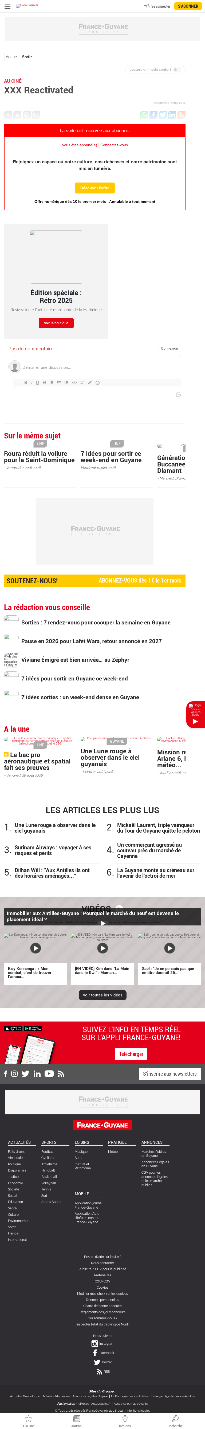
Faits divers (16, 1152)
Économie (15, 1183)
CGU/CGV (102, 1281)
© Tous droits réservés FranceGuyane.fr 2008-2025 (89, 1410)
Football (47, 1152)
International (17, 1240)
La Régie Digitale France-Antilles (173, 1396)
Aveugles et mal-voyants (131, 1404)
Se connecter (160, 6)
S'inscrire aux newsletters (170, 1074)
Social (12, 1196)
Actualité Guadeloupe (25, 1396)
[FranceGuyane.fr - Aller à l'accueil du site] (27, 6)
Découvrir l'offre (94, 188)
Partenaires (102, 1275)
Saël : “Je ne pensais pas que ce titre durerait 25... (168, 970)
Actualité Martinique (56, 1396)
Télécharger (131, 1054)
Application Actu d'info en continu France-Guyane (87, 1218)
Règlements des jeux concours (102, 1312)
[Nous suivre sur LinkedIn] (37, 1074)
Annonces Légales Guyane (90, 1396)
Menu (7, 6)
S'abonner (188, 6)
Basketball (49, 1177)
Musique (81, 1152)
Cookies (102, 1287)
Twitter (107, 1362)
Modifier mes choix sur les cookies (102, 1294)
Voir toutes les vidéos (103, 995)
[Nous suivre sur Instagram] (14, 1074)
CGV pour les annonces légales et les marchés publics (154, 1179)
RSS (107, 1371)
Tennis (46, 1189)
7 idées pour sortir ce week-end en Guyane (111, 457)
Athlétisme (49, 1164)
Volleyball (48, 1183)
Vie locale (15, 1158)
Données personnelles (102, 1300)
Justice (13, 1177)
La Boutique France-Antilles (129, 1396)
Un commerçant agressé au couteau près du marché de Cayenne (149, 850)
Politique (14, 1164)
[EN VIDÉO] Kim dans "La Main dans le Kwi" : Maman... (102, 970)
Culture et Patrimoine (83, 1166)
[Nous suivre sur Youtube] (49, 1074)
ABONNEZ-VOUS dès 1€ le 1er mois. (95, 581)
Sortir (27, 57)
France (13, 1233)
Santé (12, 1208)
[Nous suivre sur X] (26, 1074)
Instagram (106, 1343)
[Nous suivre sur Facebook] (5, 1074)
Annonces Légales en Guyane (155, 1164)
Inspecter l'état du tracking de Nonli (102, 1324)
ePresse (83, 1404)
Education (15, 1202)
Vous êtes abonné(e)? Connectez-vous (95, 145)
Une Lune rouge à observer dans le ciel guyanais (110, 757)
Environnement (19, 1221)
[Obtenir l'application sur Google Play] (32, 1028)
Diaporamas (17, 1170)
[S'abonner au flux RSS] (61, 1074)
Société (13, 1189)
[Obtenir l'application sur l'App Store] (13, 1028)
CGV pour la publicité (110, 1269)
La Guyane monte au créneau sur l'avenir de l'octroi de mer (155, 873)
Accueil (12, 57)
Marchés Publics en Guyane (153, 1154)
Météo (113, 1152)
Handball (48, 1170)
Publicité (85, 1269)
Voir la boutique (56, 323)
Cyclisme (48, 1158)
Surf (44, 1196)
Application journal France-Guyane (88, 1205)
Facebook (107, 1353)
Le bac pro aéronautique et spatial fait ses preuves (37, 761)
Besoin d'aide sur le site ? (102, 1257)
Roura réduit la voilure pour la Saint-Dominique (39, 457)
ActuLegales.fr (101, 1404)
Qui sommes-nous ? (102, 1318)
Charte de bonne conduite (102, 1306)
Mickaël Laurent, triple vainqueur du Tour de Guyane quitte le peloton (158, 828)
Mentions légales (138, 1410)
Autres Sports (51, 1202)
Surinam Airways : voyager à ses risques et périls (53, 850)
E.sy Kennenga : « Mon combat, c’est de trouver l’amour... (29, 972)
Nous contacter (102, 1263)
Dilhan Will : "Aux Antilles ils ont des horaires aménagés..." (52, 873)
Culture (13, 1215)
